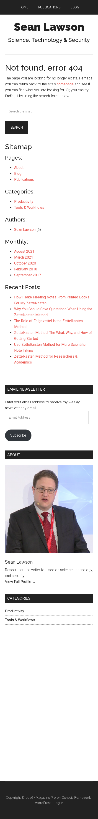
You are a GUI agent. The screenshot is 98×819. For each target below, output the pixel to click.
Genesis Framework (76, 797)
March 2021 (23, 257)
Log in (58, 803)
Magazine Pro (46, 797)
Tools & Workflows (29, 207)
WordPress (43, 803)
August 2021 (24, 251)
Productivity (23, 201)
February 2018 (25, 269)
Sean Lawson (49, 26)
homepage (65, 84)
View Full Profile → (20, 582)
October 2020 (25, 263)
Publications (24, 179)
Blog (17, 173)
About (18, 167)
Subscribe (18, 435)
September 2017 (27, 275)
